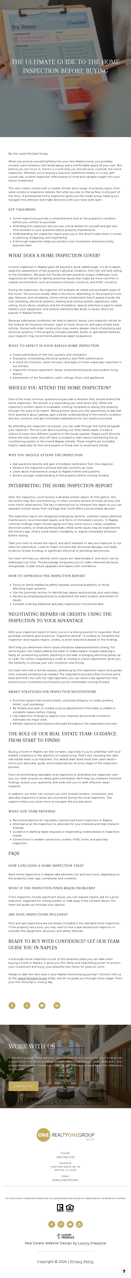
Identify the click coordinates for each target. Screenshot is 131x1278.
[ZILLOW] (79, 1224)
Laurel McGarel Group (32, 978)
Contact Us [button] (23, 1086)
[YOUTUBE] (70, 1224)
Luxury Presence (92, 1243)
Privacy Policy (82, 1262)
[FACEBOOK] (51, 1224)
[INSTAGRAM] (60, 1224)
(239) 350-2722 (65, 1157)
